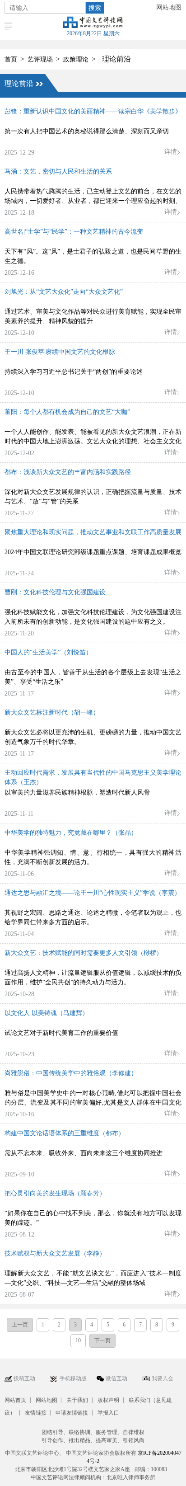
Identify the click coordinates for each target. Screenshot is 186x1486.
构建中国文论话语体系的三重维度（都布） (65, 1133)
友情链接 (35, 1413)
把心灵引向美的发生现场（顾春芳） (55, 1193)
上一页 (20, 1324)
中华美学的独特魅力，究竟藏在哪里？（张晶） (71, 832)
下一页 (102, 1340)
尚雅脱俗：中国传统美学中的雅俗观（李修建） (71, 1073)
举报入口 (108, 1413)
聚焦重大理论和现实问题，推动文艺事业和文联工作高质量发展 (93, 532)
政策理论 (75, 59)
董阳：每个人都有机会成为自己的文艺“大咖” (67, 412)
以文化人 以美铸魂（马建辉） (46, 1013)
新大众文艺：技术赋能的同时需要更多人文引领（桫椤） (84, 953)
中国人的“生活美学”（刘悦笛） (48, 652)
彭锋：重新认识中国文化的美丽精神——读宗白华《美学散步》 (93, 111)
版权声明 (108, 1400)
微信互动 (116, 1378)
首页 (11, 59)
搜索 (94, 7)
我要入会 (162, 1378)
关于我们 (77, 1400)
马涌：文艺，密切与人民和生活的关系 (58, 171)
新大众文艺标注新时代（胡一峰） (52, 712)
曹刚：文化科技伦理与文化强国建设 (55, 592)
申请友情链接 (72, 1413)
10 (78, 1340)
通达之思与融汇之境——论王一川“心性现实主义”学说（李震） (93, 892)
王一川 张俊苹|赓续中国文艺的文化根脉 (60, 351)
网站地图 (168, 7)
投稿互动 (24, 1378)
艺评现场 (40, 59)
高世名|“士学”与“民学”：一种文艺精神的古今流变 (74, 231)
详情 (170, 151)
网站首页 (15, 1400)
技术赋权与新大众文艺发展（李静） (55, 1253)
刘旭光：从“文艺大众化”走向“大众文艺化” (64, 291)
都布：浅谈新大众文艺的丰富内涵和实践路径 (68, 472)
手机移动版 (73, 1378)
